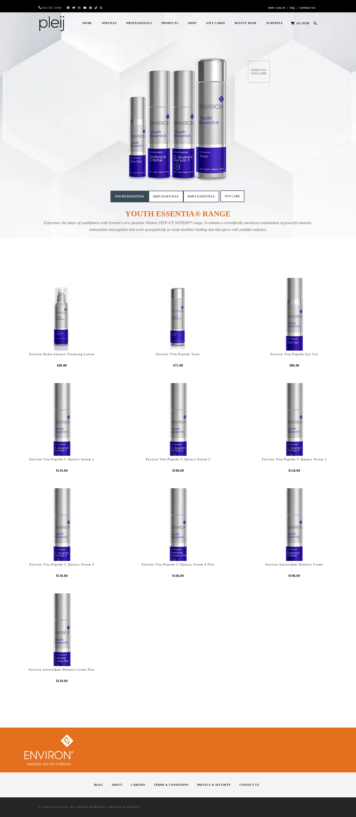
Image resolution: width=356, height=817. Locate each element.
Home (87, 23)
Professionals (139, 23)
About (117, 784)
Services (109, 23)
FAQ (292, 8)
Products (170, 23)
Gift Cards (215, 23)
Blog (98, 784)
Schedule (274, 23)
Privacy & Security (214, 784)
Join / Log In (276, 8)
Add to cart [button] (65, 341)
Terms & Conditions (171, 784)
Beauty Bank (246, 23)
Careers (138, 784)
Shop (192, 23)
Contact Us (307, 8)
